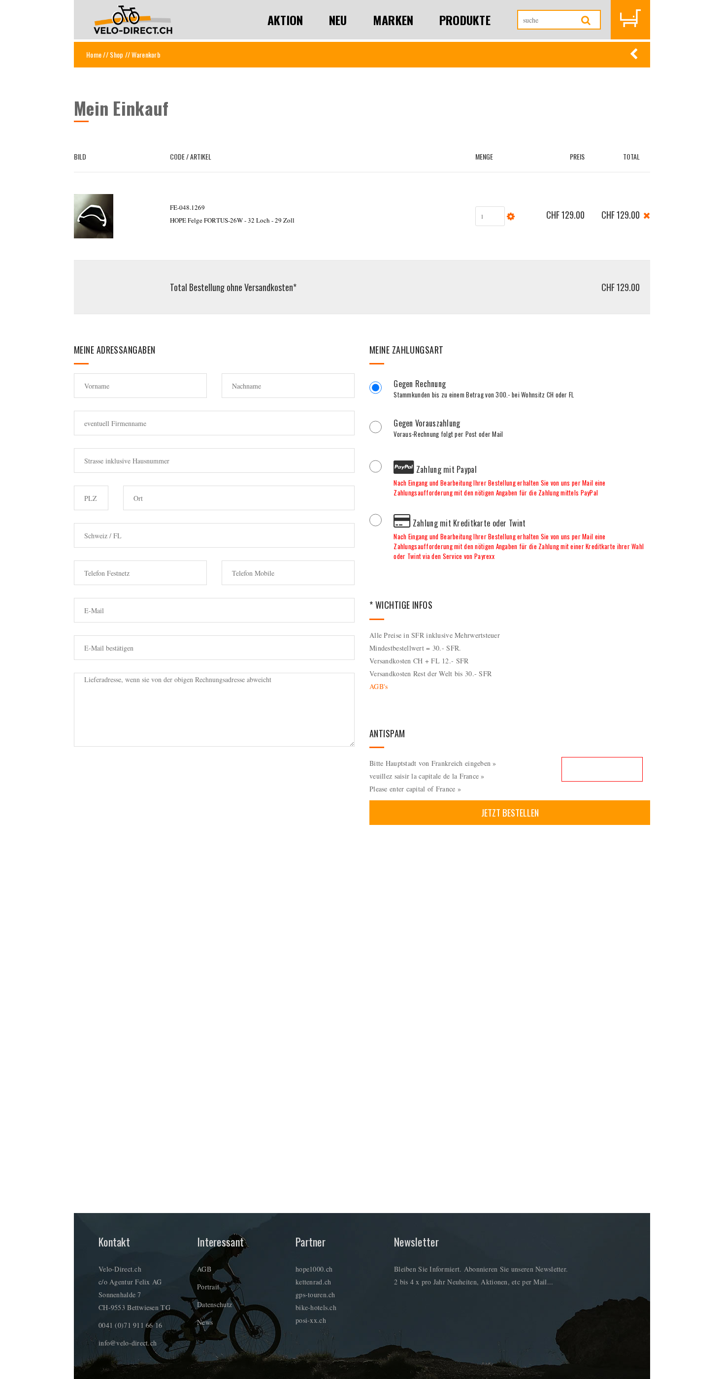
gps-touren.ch (315, 1294)
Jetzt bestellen (510, 812)
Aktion (285, 20)
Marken (393, 20)
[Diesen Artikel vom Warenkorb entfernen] (646, 214)
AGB (204, 1269)
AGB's (378, 686)
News (205, 1322)
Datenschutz (214, 1304)
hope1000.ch (314, 1269)
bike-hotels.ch (316, 1307)
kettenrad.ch (313, 1281)
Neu (338, 20)
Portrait (208, 1286)
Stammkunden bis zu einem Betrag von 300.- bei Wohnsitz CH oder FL (484, 390)
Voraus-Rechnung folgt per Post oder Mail (448, 429)
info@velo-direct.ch (128, 1342)
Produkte (465, 20)
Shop (116, 54)
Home (93, 54)
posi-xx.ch (311, 1320)
